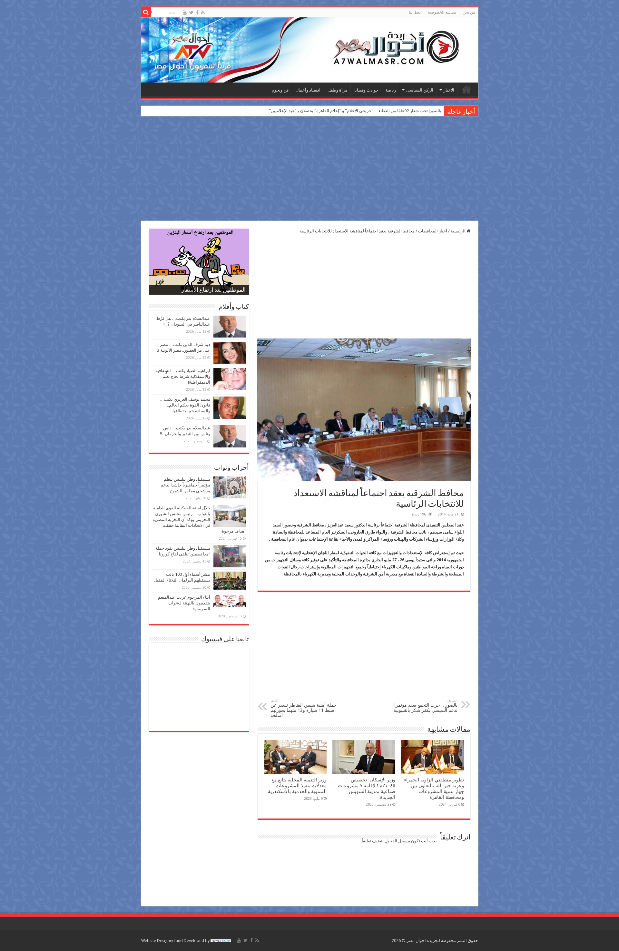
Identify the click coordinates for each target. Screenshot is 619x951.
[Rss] (203, 12)
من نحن (469, 12)
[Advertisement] (309, 169)
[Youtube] (184, 12)
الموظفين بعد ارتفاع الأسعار (213, 290)
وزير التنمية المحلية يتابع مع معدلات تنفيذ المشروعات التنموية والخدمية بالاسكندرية (297, 785)
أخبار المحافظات (432, 231)
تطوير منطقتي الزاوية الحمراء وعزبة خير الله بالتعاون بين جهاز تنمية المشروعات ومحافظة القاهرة (434, 788)
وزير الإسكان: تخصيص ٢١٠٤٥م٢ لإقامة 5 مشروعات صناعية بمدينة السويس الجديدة (366, 788)
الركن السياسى (419, 90)
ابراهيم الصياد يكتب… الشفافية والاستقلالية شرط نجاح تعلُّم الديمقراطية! (182, 376)
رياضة (391, 90)
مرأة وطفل (337, 90)
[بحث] (146, 12)
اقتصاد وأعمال (308, 90)
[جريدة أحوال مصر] (309, 50)
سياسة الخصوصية (442, 12)
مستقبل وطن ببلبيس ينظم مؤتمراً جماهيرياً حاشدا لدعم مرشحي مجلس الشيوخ (185, 485)
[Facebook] (197, 12)
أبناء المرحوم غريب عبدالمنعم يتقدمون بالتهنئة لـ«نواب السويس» (184, 603)
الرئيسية (466, 89)
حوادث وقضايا (366, 90)
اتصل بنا (415, 12)
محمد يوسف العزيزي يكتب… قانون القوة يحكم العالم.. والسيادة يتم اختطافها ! (185, 405)
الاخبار (449, 90)
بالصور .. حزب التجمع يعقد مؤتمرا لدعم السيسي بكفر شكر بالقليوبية (425, 705)
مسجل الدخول (397, 840)
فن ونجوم (280, 90)
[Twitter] (191, 12)
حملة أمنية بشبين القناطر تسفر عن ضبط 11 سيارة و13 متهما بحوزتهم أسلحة (303, 708)
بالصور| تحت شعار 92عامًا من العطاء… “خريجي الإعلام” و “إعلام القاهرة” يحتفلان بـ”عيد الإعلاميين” (355, 110)
